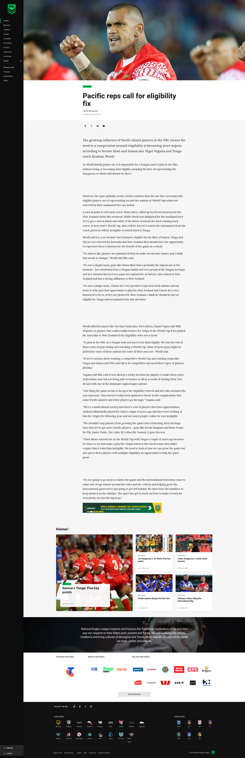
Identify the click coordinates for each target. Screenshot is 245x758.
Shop (6, 80)
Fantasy (8, 52)
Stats (7, 47)
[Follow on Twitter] (85, 706)
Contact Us (92, 753)
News (6, 21)
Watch (7, 25)
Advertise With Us (104, 753)
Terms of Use (57, 753)
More (6, 61)
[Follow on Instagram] (91, 706)
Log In (9, 753)
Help (85, 753)
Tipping (7, 56)
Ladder (7, 39)
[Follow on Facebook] (80, 706)
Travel (7, 30)
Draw (6, 34)
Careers (79, 753)
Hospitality (8, 76)
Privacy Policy (69, 753)
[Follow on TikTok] (74, 706)
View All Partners (134, 694)
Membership (9, 67)
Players (8, 43)
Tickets (7, 72)
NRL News (87, 86)
